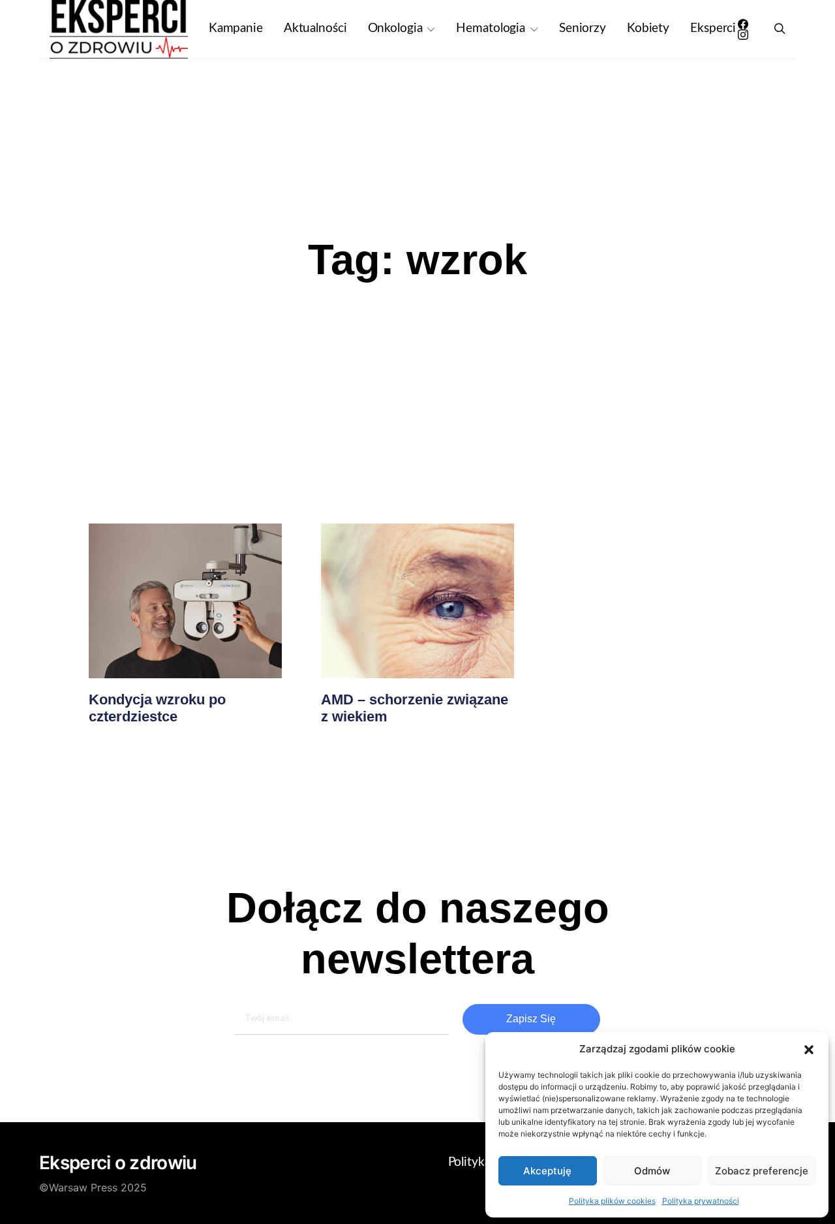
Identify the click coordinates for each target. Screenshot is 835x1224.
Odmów (652, 1171)
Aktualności (315, 28)
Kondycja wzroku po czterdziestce (157, 708)
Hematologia (490, 28)
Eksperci (713, 28)
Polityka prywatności (700, 1201)
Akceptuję (547, 1171)
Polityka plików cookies (612, 1201)
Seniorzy (582, 28)
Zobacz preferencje (761, 1171)
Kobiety (648, 28)
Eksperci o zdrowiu (117, 1162)
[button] (808, 1049)
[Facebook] (743, 24)
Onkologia (395, 28)
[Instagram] (743, 34)
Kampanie (236, 28)
